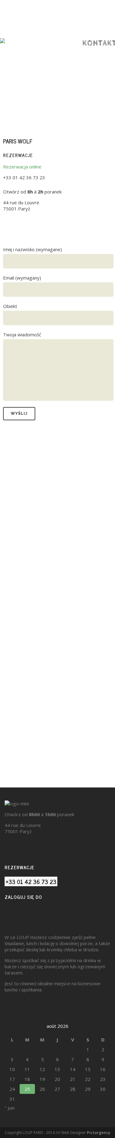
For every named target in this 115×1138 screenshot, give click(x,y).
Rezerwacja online (22, 167)
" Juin (10, 1108)
